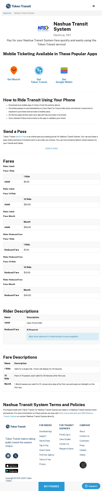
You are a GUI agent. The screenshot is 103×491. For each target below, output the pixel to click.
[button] (94, 6)
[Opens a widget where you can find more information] (91, 486)
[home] (18, 6)
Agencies (7, 13)
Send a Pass (21, 137)
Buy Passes (51, 486)
